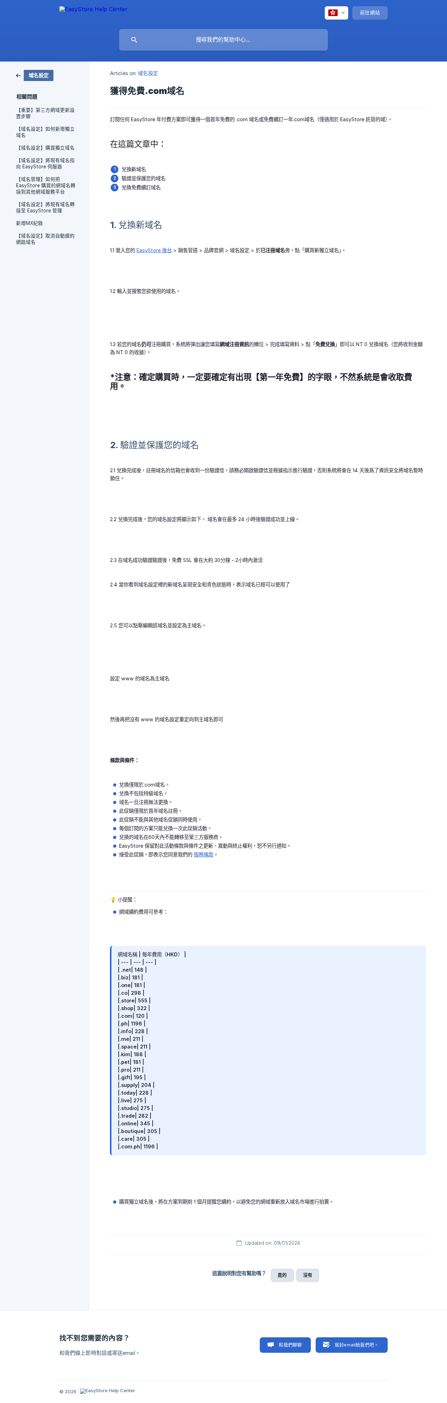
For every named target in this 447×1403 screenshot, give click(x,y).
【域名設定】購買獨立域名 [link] (45, 148)
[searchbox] (223, 40)
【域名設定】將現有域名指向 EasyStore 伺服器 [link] (45, 163)
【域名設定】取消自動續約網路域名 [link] (45, 239)
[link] (34, 75)
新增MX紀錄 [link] (29, 223)
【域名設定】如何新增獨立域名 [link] (45, 132)
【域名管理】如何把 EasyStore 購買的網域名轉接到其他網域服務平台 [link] (45, 185)
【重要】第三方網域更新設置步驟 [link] (45, 113)
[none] (93, 12)
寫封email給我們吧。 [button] (357, 1344)
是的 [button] (282, 1275)
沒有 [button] (307, 1275)
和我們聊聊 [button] (290, 1344)
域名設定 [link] (147, 73)
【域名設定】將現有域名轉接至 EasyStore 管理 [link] (45, 207)
